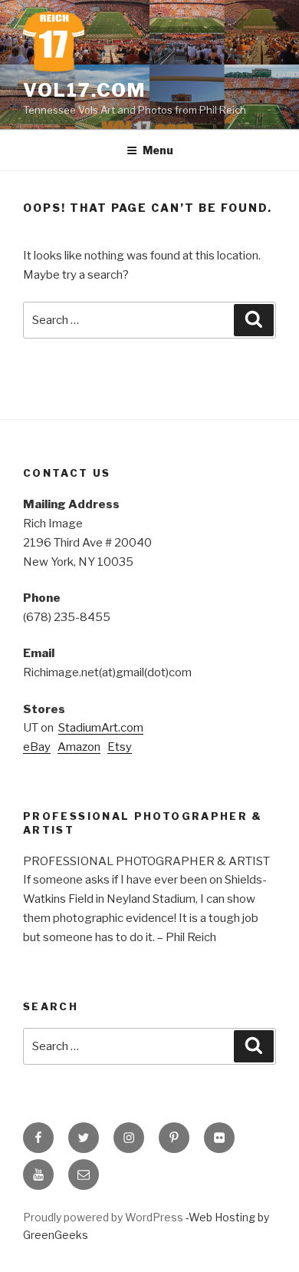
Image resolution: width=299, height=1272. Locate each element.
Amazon (79, 747)
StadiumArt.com (100, 728)
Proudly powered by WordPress (104, 1217)
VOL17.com (84, 90)
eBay (37, 747)
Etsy (119, 747)
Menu (158, 150)
